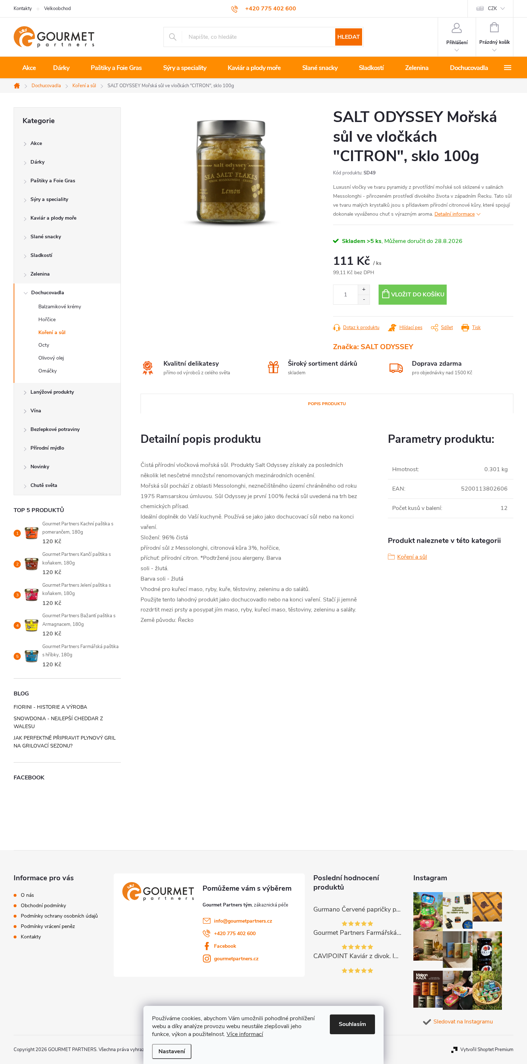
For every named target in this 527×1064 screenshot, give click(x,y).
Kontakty (23, 8)
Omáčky (47, 370)
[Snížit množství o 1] (364, 299)
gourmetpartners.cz (236, 958)
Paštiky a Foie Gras (52, 180)
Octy (43, 345)
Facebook (225, 946)
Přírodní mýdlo (47, 448)
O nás (27, 895)
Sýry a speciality (49, 199)
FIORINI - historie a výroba (50, 707)
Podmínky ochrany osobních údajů (59, 916)
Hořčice (47, 319)
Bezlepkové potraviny (55, 429)
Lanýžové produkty (52, 392)
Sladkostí (41, 255)
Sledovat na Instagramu (463, 1022)
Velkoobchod (57, 8)
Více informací (245, 1034)
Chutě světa (43, 485)
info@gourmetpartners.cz (243, 921)
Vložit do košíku (418, 295)
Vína (35, 410)
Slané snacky (45, 236)
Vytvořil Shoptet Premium (486, 1049)
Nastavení (171, 1051)
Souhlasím (352, 1024)
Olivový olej (51, 358)
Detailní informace (455, 214)
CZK (492, 8)
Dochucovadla (47, 292)
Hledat (348, 37)
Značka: (373, 347)
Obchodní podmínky (43, 906)
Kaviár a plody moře (53, 218)
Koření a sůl (52, 332)
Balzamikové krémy (59, 306)
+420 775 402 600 (235, 933)
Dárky (37, 162)
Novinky (39, 466)
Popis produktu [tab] (327, 404)
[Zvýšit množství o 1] (364, 290)
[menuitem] (29, 68)
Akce (36, 143)
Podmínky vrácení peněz (48, 926)
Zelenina (40, 274)
